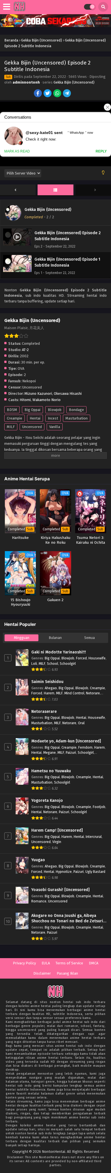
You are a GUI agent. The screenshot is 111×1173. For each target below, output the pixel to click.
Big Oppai (32, 410)
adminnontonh (26, 82)
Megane (49, 752)
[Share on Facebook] (38, 94)
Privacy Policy (24, 963)
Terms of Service (69, 963)
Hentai (35, 418)
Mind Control (74, 693)
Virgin (56, 842)
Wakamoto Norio (46, 400)
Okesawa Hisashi (68, 393)
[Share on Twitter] (48, 94)
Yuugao (38, 860)
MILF (11, 427)
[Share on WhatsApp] (57, 94)
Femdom (85, 747)
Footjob (99, 807)
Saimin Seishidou (47, 681)
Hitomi (25, 400)
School (52, 663)
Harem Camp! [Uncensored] (57, 830)
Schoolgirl (68, 663)
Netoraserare (44, 711)
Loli (34, 663)
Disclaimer (42, 973)
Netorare (93, 693)
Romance (38, 901)
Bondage (76, 410)
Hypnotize (64, 871)
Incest (53, 418)
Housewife (97, 658)
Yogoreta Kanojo (47, 800)
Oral (81, 723)
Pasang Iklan (67, 973)
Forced (81, 658)
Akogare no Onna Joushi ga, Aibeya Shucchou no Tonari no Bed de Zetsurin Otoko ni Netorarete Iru (68, 918)
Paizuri (71, 752)
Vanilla (54, 427)
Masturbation (76, 418)
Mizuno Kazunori (38, 393)
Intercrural (94, 836)
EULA (46, 963)
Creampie (14, 418)
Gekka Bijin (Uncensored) (74, 82)
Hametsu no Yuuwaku (51, 771)
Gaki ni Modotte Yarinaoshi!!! (58, 652)
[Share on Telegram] (67, 94)
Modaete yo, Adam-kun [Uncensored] (66, 741)
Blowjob (54, 410)
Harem (49, 693)
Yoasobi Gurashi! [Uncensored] (60, 889)
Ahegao (51, 688)
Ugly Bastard (95, 871)
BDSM (12, 410)
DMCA (93, 963)
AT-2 (25, 350)
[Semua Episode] (55, 190)
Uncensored (32, 427)
